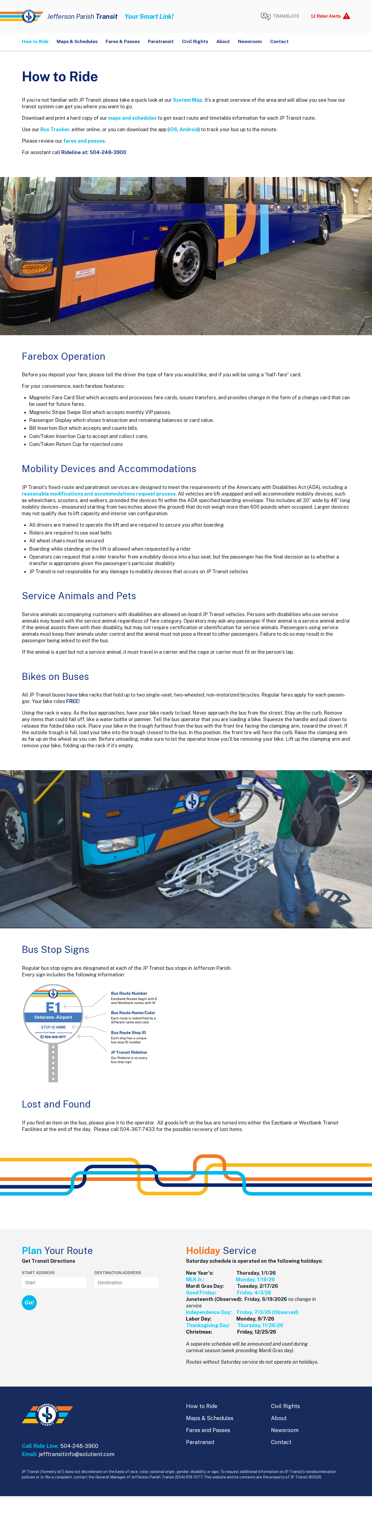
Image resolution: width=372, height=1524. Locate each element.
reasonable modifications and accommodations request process (99, 494)
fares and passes (84, 141)
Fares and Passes (208, 1430)
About (223, 41)
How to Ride (35, 41)
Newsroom (250, 41)
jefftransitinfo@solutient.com (77, 1454)
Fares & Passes (123, 41)
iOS (173, 129)
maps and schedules (132, 118)
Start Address (38, 1273)
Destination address (117, 1273)
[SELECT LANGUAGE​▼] (280, 16)
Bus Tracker (54, 129)
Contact (279, 41)
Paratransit (161, 41)
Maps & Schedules (77, 41)
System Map (187, 100)
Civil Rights (195, 41)
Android (189, 129)
